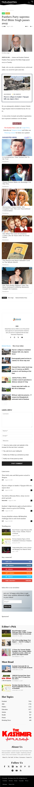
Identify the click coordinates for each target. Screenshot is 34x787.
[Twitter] (8, 766)
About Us (5, 757)
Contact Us (29, 757)
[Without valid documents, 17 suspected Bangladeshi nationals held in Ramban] (6, 397)
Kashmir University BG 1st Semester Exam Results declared (22, 666)
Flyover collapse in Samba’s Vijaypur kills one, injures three (21, 352)
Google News (25, 127)
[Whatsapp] (29, 766)
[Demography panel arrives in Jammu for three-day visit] (6, 360)
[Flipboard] (12, 766)
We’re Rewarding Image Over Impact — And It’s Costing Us (21, 641)
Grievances (22, 757)
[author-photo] (17, 323)
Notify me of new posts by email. (13, 458)
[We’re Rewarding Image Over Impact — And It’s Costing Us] (6, 642)
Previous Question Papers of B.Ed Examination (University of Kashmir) (21, 686)
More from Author (18, 346)
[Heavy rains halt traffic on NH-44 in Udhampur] (6, 388)
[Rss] (20, 770)
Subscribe (28, 580)
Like (30, 561)
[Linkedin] (17, 766)
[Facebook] (11, 337)
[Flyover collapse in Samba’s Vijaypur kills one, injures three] (6, 352)
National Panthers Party (21, 297)
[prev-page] (3, 404)
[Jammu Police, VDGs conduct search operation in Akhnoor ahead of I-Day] (6, 380)
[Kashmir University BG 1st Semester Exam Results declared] (6, 668)
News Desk (4, 500)
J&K (7, 10)
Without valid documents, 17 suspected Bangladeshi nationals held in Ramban (22, 397)
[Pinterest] (25, 766)
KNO (3, 510)
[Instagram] (15, 337)
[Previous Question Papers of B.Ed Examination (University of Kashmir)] (6, 541)
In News (16, 757)
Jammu (12, 10)
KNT (3, 480)
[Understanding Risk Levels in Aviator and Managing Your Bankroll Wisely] (6, 550)
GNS (4, 26)
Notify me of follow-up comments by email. (16, 455)
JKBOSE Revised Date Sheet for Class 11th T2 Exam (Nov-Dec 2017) (21, 677)
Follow (29, 565)
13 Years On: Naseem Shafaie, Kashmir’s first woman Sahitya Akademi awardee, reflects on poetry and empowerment (21, 652)
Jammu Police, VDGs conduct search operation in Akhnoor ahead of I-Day (22, 380)
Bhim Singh (11, 297)
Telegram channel (17, 130)
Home (3, 10)
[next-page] (6, 404)
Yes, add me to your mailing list (12, 451)
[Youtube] (22, 337)
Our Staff (10, 757)
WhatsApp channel (9, 133)
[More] (22, 30)
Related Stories (6, 346)
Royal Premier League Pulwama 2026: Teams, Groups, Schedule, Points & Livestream (22, 531)
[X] (18, 337)
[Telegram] (12, 770)
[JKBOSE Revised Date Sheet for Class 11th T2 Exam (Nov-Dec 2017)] (6, 678)
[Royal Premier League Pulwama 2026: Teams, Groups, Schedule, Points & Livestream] (6, 532)
